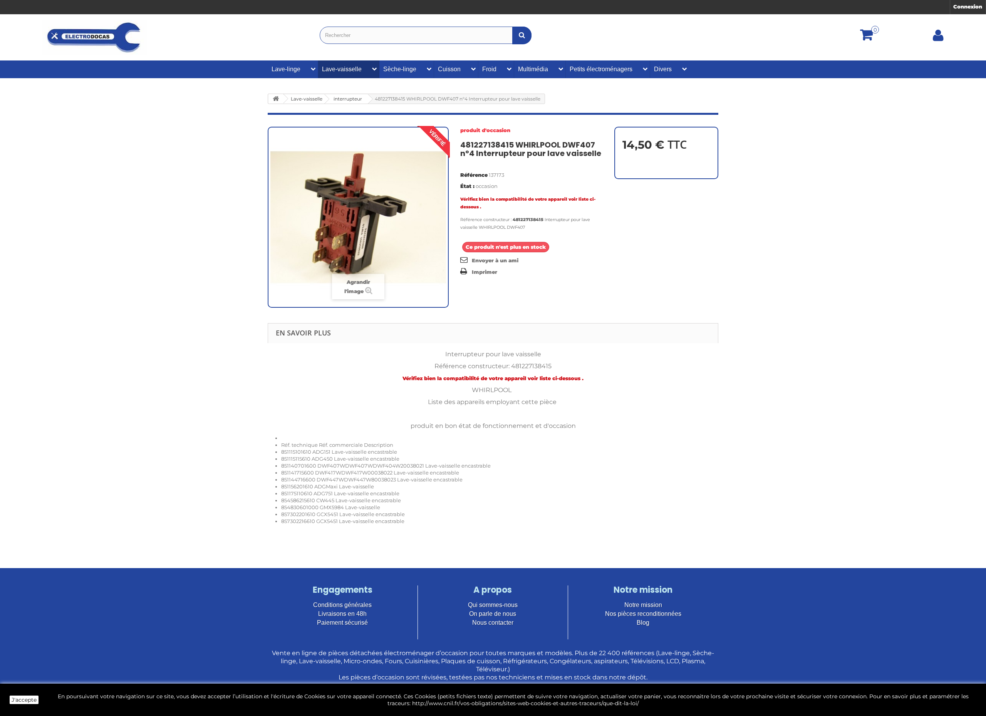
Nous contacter (492, 622)
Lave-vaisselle (342, 69)
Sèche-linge (399, 69)
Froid (489, 69)
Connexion (967, 6)
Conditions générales (342, 605)
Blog (643, 622)
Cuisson (449, 69)
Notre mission (643, 605)
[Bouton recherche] (522, 35)
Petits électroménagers (601, 69)
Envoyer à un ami (495, 260)
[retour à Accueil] (275, 99)
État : (467, 186)
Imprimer (484, 272)
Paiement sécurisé (342, 622)
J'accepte (24, 699)
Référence (474, 175)
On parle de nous (492, 613)
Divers (663, 69)
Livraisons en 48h (342, 613)
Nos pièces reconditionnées (643, 613)
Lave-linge (286, 69)
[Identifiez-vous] (938, 38)
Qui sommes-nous (493, 605)
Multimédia (533, 69)
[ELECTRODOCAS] (94, 37)
